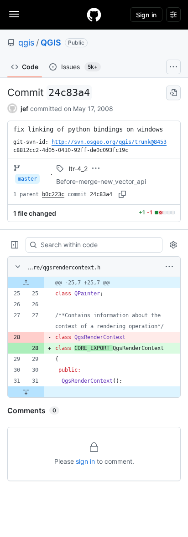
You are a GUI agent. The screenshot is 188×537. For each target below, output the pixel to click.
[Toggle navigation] (14, 14)
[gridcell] (94, 282)
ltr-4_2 (78, 168)
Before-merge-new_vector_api (101, 181)
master (27, 179)
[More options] (169, 266)
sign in (85, 461)
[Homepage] (94, 14)
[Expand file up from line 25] (26, 282)
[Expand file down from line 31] (26, 391)
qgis (26, 42)
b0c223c (53, 194)
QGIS (51, 42)
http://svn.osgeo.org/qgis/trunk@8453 (109, 142)
